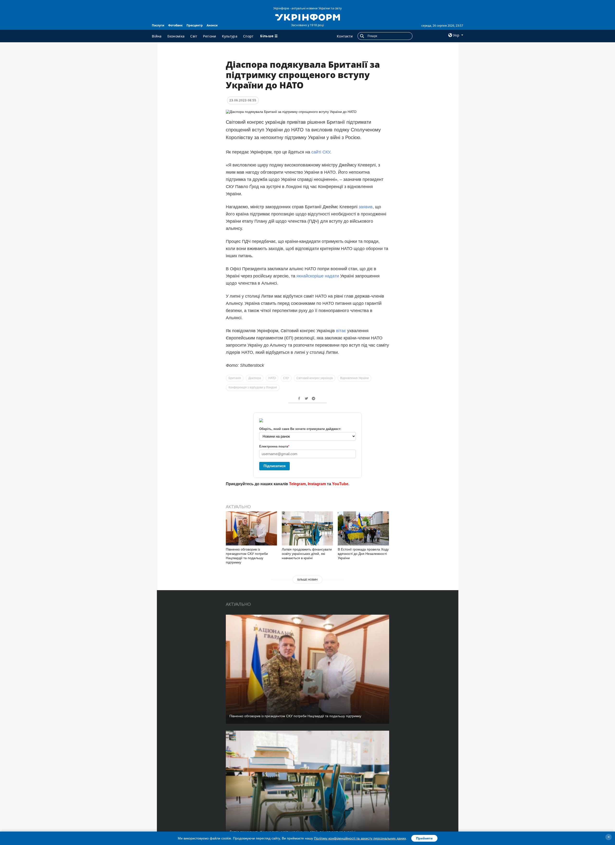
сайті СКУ (320, 152)
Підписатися (275, 466)
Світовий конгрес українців (314, 378)
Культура (229, 36)
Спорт (248, 36)
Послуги (158, 25)
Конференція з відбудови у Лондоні (252, 387)
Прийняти (424, 838)
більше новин (307, 579)
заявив (366, 206)
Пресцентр (194, 25)
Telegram (297, 484)
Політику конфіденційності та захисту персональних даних (360, 838)
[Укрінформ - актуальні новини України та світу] (307, 16)
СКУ (286, 378)
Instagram (317, 484)
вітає (341, 330)
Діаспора (254, 378)
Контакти (345, 36)
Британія (234, 378)
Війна (157, 36)
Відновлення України (354, 378)
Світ (193, 36)
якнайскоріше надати (317, 276)
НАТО (272, 378)
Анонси (212, 25)
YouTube (340, 484)
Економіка (176, 36)
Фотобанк (175, 25)
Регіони (209, 36)
